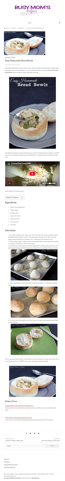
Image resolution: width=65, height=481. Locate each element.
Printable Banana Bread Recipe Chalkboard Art (19, 405)
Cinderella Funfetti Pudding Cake (14, 440)
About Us (6, 459)
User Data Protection (9, 467)
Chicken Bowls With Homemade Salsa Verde (18, 417)
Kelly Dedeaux (17, 64)
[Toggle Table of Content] (21, 197)
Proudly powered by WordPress (13, 478)
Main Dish (7, 57)
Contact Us (7, 462)
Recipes (13, 57)
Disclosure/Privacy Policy (11, 464)
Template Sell (35, 478)
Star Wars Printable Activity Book (50, 440)
